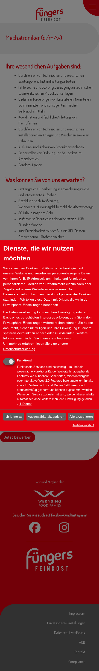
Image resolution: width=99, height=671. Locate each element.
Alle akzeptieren (81, 416)
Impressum (65, 338)
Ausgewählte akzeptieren (46, 416)
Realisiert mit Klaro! (83, 425)
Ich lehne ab (14, 416)
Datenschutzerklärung (19, 349)
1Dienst (24, 404)
